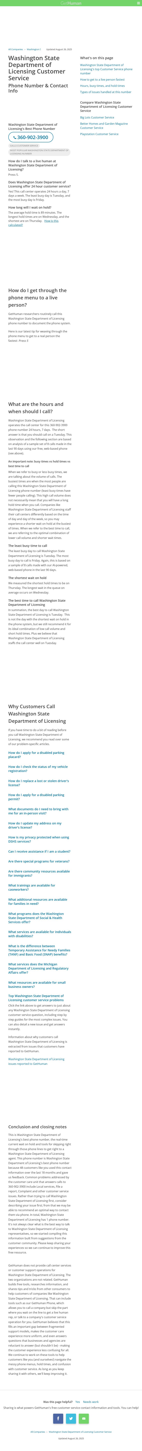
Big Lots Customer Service (97, 117)
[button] (138, 3)
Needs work (91, 1402)
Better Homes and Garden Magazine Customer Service (104, 126)
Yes (78, 1402)
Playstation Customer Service (99, 134)
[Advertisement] (40, 257)
